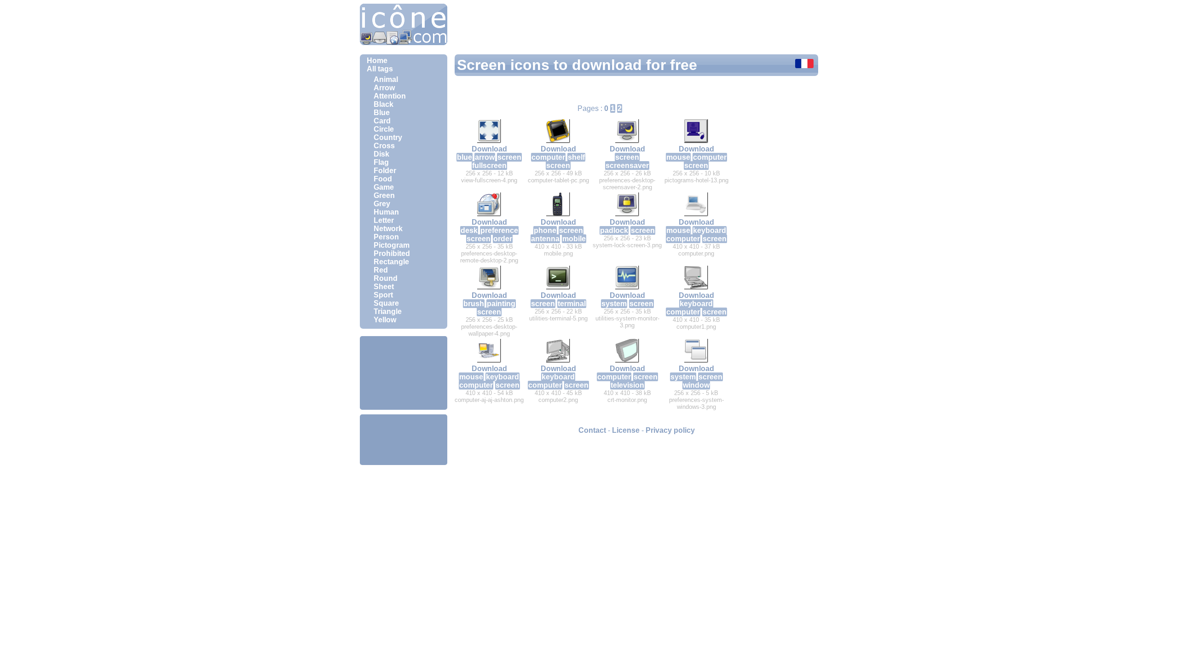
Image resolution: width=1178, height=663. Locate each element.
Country (388, 137)
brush (473, 304)
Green (384, 195)
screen (509, 157)
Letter (384, 220)
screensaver (627, 165)
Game (384, 187)
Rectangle (391, 262)
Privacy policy (670, 430)
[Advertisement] (403, 372)
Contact (592, 430)
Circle (384, 129)
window (696, 385)
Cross (384, 146)
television (627, 385)
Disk (381, 154)
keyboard (709, 230)
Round (386, 278)
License (626, 430)
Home (377, 60)
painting (501, 304)
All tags (380, 69)
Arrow (384, 88)
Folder (385, 170)
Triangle (388, 311)
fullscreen (489, 165)
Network (388, 229)
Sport (383, 295)
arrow (485, 157)
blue (464, 157)
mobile (574, 239)
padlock (614, 230)
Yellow (385, 320)
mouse (678, 157)
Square (386, 303)
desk (469, 230)
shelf (576, 157)
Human (386, 212)
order (502, 239)
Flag (381, 162)
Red (381, 270)
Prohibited (392, 253)
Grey (382, 204)
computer (548, 157)
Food (383, 179)
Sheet (384, 287)
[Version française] (804, 64)
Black (383, 104)
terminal (572, 304)
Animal (386, 79)
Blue (382, 112)
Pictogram (392, 245)
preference (499, 230)
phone (545, 230)
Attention (390, 96)
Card (382, 121)
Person (386, 237)
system (614, 304)
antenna (545, 239)
